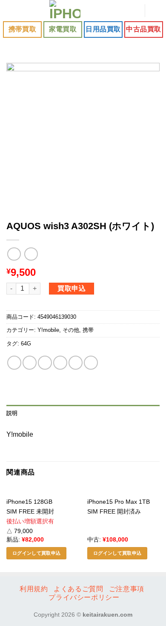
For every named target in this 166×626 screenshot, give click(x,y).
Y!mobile (48, 330)
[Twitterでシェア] (45, 363)
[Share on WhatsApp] (14, 363)
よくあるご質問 (78, 588)
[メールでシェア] (60, 363)
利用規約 (34, 588)
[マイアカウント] (134, 10)
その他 (71, 330)
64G (26, 343)
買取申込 (71, 288)
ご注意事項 (126, 588)
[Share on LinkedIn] (91, 363)
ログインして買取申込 (36, 553)
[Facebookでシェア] (30, 363)
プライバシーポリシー (84, 597)
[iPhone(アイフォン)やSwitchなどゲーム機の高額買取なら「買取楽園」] (65, 10)
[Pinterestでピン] (76, 363)
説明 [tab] (12, 413)
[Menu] (11, 10)
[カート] (155, 10)
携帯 (88, 330)
